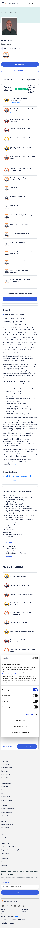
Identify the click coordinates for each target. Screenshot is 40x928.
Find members (6, 796)
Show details (30, 714)
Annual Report (5, 838)
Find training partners (8, 778)
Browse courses (15, 102)
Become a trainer (6, 812)
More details (7, 746)
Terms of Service (21, 674)
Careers (3, 831)
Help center (25, 909)
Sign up (20, 892)
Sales (3, 862)
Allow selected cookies (20, 726)
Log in (30, 3)
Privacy (23, 911)
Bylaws (3, 911)
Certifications (5, 764)
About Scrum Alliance (8, 824)
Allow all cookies (20, 720)
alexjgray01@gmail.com (15, 314)
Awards (3, 834)
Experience (30, 80)
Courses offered (9, 80)
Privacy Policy (7, 674)
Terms (3, 909)
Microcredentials (6, 767)
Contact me (19, 70)
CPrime (13, 464)
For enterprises (6, 771)
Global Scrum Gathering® (9, 846)
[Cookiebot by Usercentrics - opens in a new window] (30, 658)
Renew (3, 793)
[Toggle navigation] (3, 3)
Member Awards (6, 800)
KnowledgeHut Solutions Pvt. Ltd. (17, 476)
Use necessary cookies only (20, 732)
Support (4, 865)
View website (19, 64)
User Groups (5, 853)
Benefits (4, 790)
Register (26, 746)
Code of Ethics (6, 914)
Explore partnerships (8, 808)
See (9, 542)
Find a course (20, 299)
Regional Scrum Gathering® (10, 850)
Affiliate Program (6, 815)
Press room (5, 827)
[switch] (35, 695)
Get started (5, 786)
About (20, 80)
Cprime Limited (9, 480)
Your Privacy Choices (8, 916)
